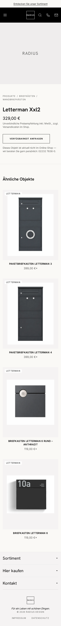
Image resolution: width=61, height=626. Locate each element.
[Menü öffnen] (5, 15)
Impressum (19, 618)
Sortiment (12, 558)
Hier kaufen (13, 570)
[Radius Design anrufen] (48, 15)
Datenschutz (40, 618)
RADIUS (30, 15)
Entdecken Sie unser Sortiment (31, 3)
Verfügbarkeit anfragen (26, 138)
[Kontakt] (56, 15)
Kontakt (10, 583)
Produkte (9, 96)
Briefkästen (27, 96)
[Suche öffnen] (40, 15)
